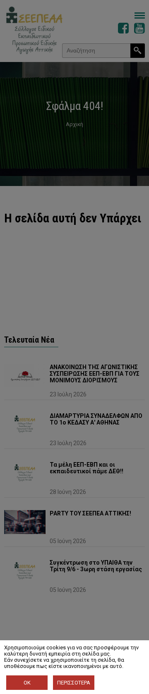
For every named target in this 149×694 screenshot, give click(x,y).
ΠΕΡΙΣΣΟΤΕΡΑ (73, 683)
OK (27, 683)
